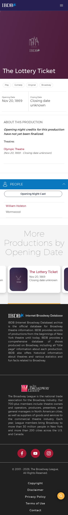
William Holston (16, 206)
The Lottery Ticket (43, 272)
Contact (35, 510)
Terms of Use (35, 503)
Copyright (35, 483)
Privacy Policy (35, 496)
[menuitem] (61, 5)
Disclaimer (35, 490)
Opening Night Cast (33, 193)
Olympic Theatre (14, 149)
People (16, 184)
